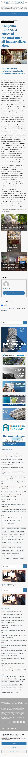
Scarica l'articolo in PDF (10, 301)
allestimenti (22, 517)
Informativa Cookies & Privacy (12, 754)
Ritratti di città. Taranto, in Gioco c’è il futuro (12, 499)
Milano (23, 539)
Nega (14, 747)
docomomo (5, 534)
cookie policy (12, 735)
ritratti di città (19, 550)
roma (3, 553)
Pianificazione (13, 545)
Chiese (17, 526)
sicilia (8, 553)
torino (14, 556)
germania (4, 536)
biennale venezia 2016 (8, 523)
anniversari (5, 520)
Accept (14, 743)
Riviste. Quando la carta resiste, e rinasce (11, 467)
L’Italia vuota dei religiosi (7, 456)
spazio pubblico (15, 553)
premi (20, 545)
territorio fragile (6, 556)
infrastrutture (19, 536)
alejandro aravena (12, 517)
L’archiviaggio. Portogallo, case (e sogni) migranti (13, 487)
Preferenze (14, 751)
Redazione (9, 20)
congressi (7, 308)
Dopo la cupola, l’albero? (7, 453)
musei (9, 542)
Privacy (20, 754)
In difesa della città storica (7, 459)
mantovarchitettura (19, 308)
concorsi (23, 528)
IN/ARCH (11, 536)
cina (22, 526)
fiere (11, 534)
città (3, 528)
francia (16, 534)
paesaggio (15, 542)
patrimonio (5, 545)
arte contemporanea (15, 520)
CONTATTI (4, 722)
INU (3, 539)
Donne (12, 308)
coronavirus (12, 531)
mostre (4, 542)
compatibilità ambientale (12, 528)
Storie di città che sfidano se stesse (10, 491)
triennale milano (6, 558)
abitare (4, 517)
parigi (21, 542)
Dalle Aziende (20, 531)
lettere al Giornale (11, 539)
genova (22, 534)
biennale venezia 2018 (7, 526)
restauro (19, 547)
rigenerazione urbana (7, 550)
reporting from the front (8, 547)
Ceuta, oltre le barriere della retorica (10, 472)
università (4, 310)
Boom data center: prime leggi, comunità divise (13, 504)
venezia (22, 558)
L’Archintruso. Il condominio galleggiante (11, 482)
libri (19, 539)
